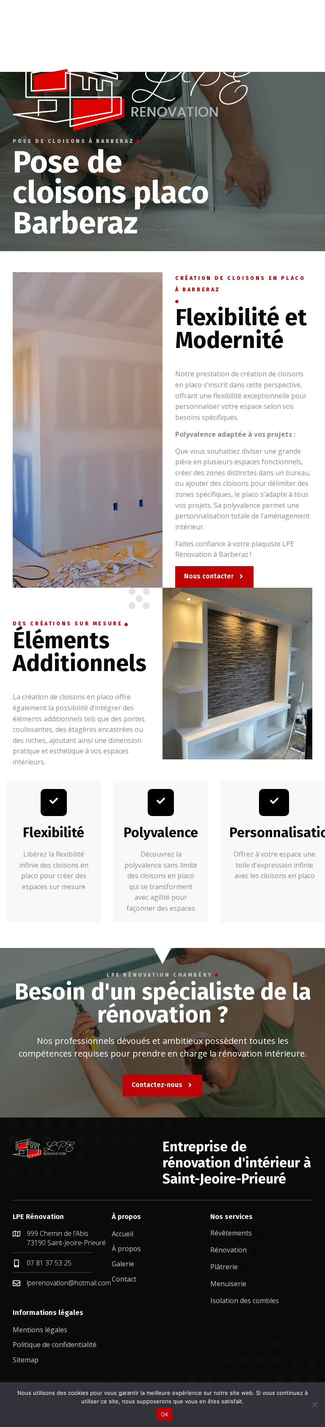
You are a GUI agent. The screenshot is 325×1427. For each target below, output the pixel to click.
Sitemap (26, 1359)
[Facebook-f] (16, 15)
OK (165, 1414)
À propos (126, 1248)
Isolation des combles (244, 1300)
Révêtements (231, 1233)
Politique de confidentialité (54, 1344)
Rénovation (228, 1249)
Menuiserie (228, 1283)
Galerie (123, 1263)
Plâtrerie (224, 1266)
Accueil (122, 1233)
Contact (124, 1279)
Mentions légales (40, 1329)
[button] (21, 43)
